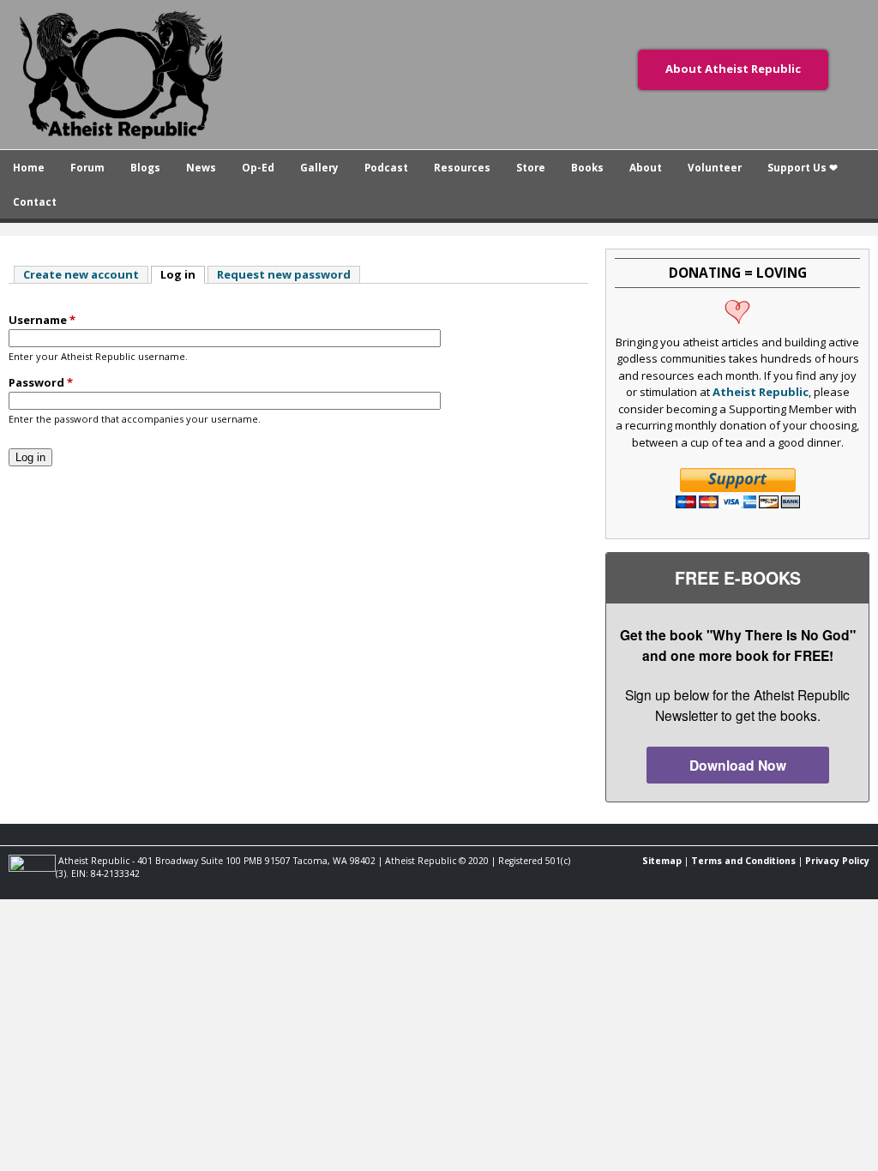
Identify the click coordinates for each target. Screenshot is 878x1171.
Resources (462, 167)
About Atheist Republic (733, 68)
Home (29, 167)
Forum (87, 167)
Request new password (284, 274)
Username (42, 319)
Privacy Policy (837, 861)
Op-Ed (258, 167)
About (645, 167)
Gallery (319, 167)
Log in (182, 274)
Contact (35, 201)
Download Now (737, 765)
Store (530, 167)
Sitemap (662, 861)
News (201, 167)
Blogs (145, 167)
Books (587, 167)
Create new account (81, 274)
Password (41, 382)
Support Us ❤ (802, 167)
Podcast (386, 167)
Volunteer (715, 167)
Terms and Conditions (743, 861)
